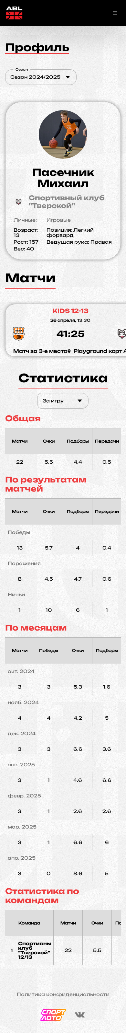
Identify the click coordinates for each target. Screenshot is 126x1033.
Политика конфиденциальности (63, 994)
